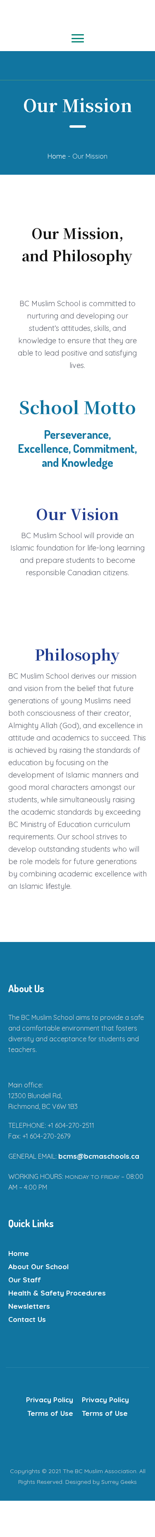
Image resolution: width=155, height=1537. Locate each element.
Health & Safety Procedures (57, 1293)
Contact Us (27, 1319)
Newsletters (29, 1306)
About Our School (38, 1266)
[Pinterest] (101, 1442)
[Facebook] (51, 1442)
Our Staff (24, 1279)
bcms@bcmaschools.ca (98, 1156)
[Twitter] (68, 1442)
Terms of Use (50, 1413)
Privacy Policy (49, 1399)
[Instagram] (85, 1442)
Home (57, 156)
